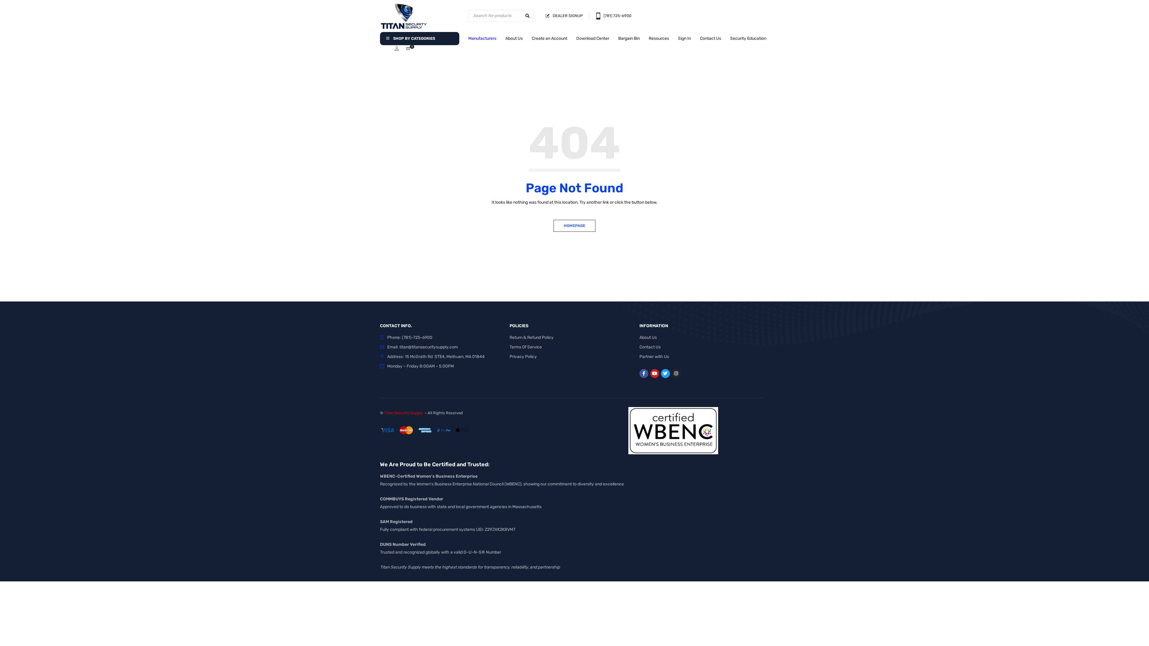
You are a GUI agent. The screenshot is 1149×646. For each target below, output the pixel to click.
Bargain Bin (629, 38)
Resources (659, 38)
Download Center (592, 38)
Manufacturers (482, 38)
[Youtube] (654, 373)
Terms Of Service (526, 347)
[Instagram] (676, 373)
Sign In (684, 38)
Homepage (574, 225)
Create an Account (549, 38)
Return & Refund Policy (532, 337)
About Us (514, 38)
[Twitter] (665, 373)
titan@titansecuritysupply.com (428, 347)
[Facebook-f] (643, 373)
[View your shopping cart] (408, 48)
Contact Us (710, 38)
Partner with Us (654, 356)
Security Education (748, 38)
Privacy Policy (523, 356)
